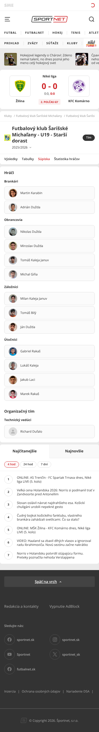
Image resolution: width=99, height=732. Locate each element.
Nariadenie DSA (77, 691)
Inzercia (10, 691)
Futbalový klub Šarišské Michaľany (39, 116)
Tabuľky (28, 159)
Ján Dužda (27, 327)
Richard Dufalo (31, 431)
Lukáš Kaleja (29, 365)
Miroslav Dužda (31, 246)
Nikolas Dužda (30, 232)
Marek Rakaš (29, 394)
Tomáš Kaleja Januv (34, 260)
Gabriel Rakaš (30, 351)
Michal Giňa (29, 274)
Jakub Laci (27, 380)
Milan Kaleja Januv (33, 298)
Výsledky (11, 159)
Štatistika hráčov (67, 159)
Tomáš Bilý (28, 313)
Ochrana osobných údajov (41, 691)
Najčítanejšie (25, 451)
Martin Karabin (31, 193)
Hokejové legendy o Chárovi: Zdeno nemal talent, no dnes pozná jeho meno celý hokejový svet (46, 59)
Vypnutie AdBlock (65, 606)
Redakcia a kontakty (21, 606)
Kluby (8, 116)
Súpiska (44, 159)
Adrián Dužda (30, 207)
